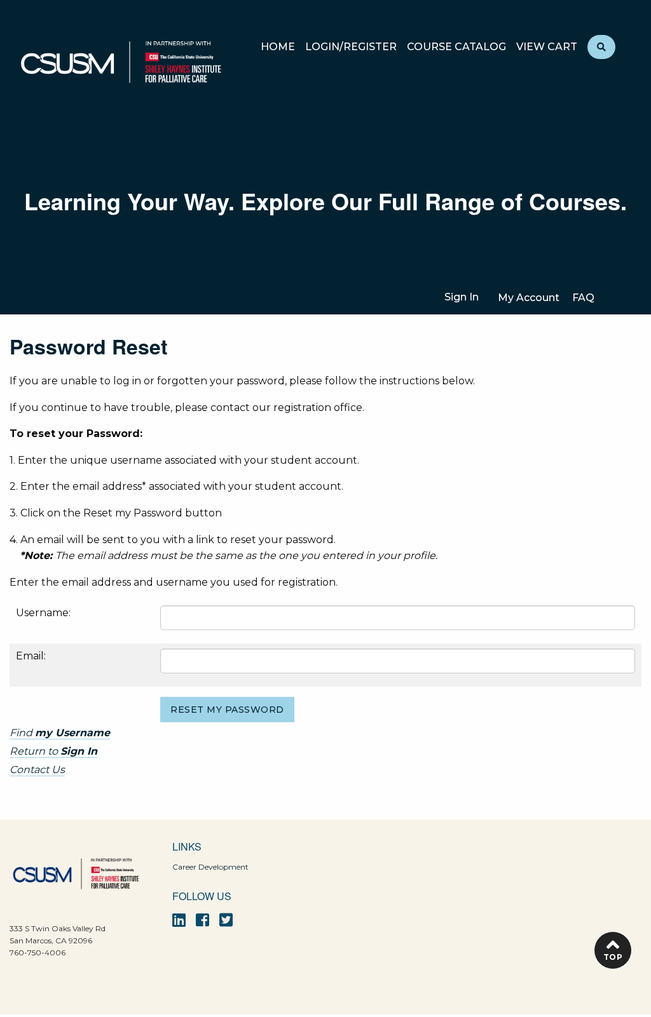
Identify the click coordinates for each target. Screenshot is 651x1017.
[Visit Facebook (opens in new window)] (202, 920)
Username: (43, 613)
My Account (528, 298)
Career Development (210, 867)
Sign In (461, 297)
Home (278, 47)
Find (60, 733)
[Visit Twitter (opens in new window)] (226, 920)
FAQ (583, 298)
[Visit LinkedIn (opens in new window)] (179, 920)
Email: (31, 656)
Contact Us (37, 770)
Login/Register (351, 47)
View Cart (546, 47)
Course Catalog (456, 47)
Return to (53, 751)
